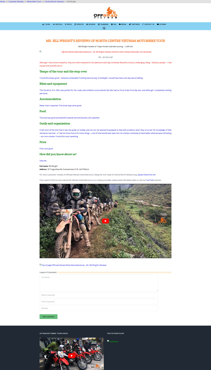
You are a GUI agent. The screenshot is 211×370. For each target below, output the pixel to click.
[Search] (104, 28)
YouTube (150, 180)
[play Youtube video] (105, 221)
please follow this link (147, 174)
